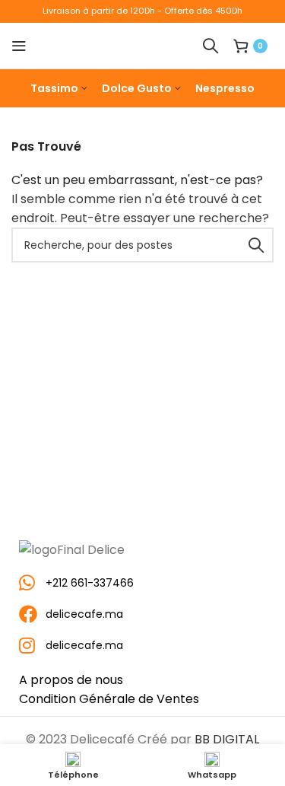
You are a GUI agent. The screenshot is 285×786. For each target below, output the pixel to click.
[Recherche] (210, 45)
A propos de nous (71, 680)
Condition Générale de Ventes (109, 699)
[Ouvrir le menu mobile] (19, 45)
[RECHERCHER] (256, 245)
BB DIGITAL (227, 739)
